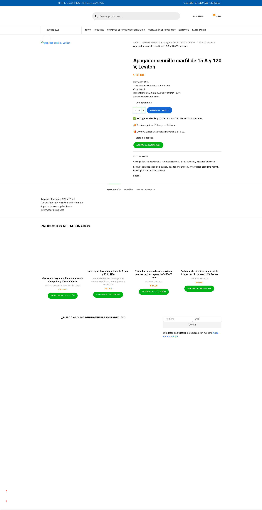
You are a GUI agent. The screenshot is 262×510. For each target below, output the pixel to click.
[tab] (114, 188)
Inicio (136, 42)
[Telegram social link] (156, 176)
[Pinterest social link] (149, 176)
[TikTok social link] (53, 3)
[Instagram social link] (46, 3)
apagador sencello (178, 166)
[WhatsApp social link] (153, 176)
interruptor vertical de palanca (149, 170)
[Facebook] (179, 483)
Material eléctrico (151, 42)
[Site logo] (62, 15)
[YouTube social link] (50, 3)
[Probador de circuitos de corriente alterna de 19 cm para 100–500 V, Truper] (154, 249)
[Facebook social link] (42, 3)
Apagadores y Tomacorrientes (179, 42)
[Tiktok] (204, 483)
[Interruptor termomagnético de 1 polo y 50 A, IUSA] (108, 249)
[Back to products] (139, 52)
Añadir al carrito (159, 110)
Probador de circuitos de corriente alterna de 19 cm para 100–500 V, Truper (154, 274)
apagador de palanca (156, 166)
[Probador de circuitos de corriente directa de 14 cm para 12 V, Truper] (199, 249)
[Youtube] (196, 483)
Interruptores (206, 42)
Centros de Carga (72, 285)
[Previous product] (135, 52)
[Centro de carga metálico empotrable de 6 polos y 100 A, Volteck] (63, 253)
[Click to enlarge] (46, 38)
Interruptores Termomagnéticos (107, 280)
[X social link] (145, 176)
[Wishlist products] (207, 16)
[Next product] (142, 52)
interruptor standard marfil (204, 166)
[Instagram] (188, 483)
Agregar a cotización (148, 145)
